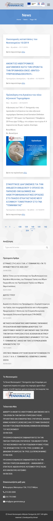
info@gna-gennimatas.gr (15, 502)
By (14, 47)
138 (19, 227)
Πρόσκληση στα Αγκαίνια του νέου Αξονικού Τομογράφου (23, 96)
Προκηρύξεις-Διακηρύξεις (16, 79)
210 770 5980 (10, 497)
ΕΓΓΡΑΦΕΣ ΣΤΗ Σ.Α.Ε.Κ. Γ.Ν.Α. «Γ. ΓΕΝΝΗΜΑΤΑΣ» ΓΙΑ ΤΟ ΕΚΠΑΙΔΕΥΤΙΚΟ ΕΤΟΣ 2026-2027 (24, 265)
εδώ (23, 52)
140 (32, 227)
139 (26, 227)
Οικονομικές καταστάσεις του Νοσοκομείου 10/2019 (21, 41)
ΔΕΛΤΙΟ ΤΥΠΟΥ (9, 295)
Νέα (7, 47)
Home (19, 19)
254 (27, 231)
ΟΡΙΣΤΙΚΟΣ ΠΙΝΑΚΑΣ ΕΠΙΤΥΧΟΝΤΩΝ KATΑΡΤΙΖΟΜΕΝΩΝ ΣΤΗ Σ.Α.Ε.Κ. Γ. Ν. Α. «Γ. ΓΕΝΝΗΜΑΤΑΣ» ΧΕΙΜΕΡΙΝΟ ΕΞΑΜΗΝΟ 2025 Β (26, 356)
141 (39, 227)
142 (45, 227)
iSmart (35, 517)
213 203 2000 (10, 492)
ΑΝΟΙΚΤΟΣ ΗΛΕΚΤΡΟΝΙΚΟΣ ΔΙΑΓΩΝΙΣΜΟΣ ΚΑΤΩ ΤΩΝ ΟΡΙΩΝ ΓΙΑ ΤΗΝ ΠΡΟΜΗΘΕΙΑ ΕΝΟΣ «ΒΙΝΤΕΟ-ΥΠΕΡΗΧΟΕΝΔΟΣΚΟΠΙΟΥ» (24, 68)
